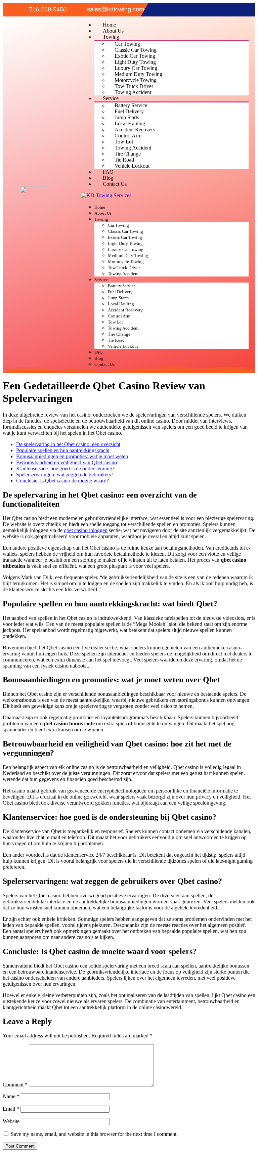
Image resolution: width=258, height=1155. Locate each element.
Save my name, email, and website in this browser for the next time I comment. (94, 1134)
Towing (111, 37)
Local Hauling (130, 123)
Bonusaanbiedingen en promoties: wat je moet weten (72, 456)
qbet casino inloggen (86, 530)
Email (11, 1109)
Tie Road (124, 160)
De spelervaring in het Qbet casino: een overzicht (68, 444)
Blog (108, 178)
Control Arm (128, 135)
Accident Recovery (135, 129)
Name (11, 1096)
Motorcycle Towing (136, 80)
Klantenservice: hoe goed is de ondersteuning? (65, 468)
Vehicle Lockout (132, 166)
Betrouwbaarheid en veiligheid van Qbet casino (66, 462)
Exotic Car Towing (135, 56)
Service (111, 98)
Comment (15, 1084)
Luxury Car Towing (136, 68)
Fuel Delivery (129, 111)
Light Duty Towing (135, 62)
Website (11, 1121)
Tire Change (128, 154)
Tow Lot (124, 141)
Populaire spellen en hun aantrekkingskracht (63, 450)
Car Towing (127, 44)
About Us (113, 31)
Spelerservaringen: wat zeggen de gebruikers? (64, 474)
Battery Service (131, 105)
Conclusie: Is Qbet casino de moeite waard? (62, 480)
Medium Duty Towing (138, 74)
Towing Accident (133, 92)
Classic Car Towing (136, 50)
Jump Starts (127, 117)
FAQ (108, 172)
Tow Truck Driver (134, 86)
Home (109, 25)
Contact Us (115, 184)
